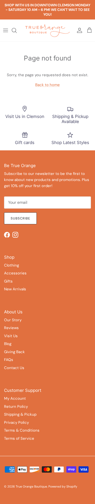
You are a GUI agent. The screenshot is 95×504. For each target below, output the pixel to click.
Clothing (11, 265)
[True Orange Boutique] (47, 30)
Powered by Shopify (62, 487)
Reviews (11, 327)
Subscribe (20, 218)
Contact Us (14, 367)
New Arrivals (15, 289)
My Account (15, 398)
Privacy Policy (16, 422)
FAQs (8, 359)
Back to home (47, 84)
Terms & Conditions (22, 430)
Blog (7, 343)
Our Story (13, 319)
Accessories (15, 273)
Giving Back (14, 351)
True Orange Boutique (31, 487)
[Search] (16, 30)
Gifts (8, 281)
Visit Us (11, 335)
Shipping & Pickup (20, 414)
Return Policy (16, 406)
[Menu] (5, 30)
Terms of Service (19, 438)
